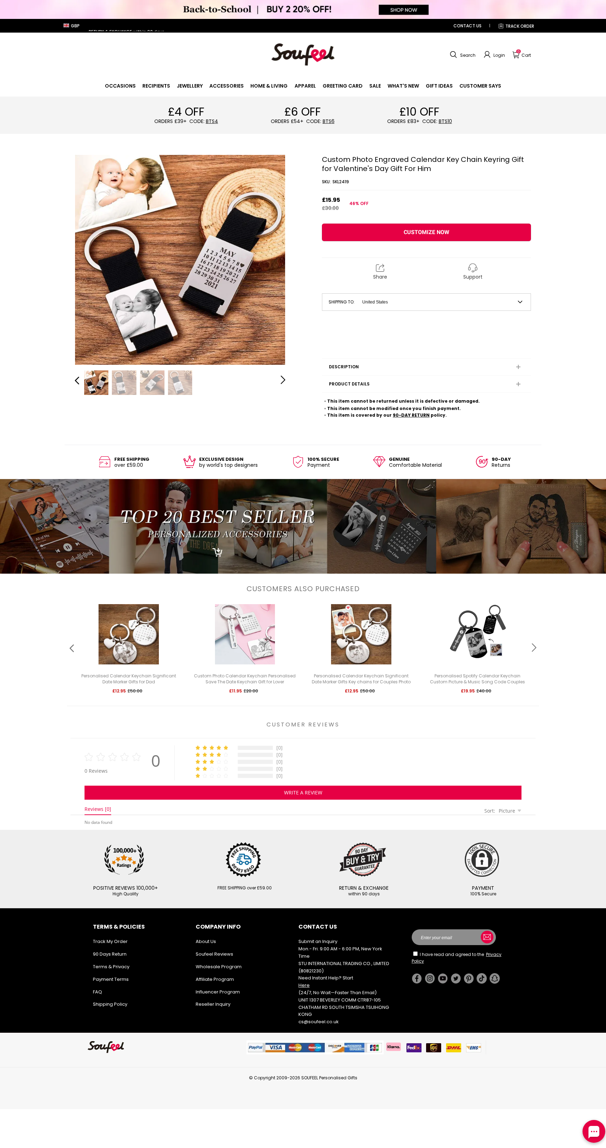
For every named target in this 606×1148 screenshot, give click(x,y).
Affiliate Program (215, 979)
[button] (462, 54)
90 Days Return (110, 954)
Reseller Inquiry (213, 1004)
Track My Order (110, 941)
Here (304, 985)
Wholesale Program (219, 966)
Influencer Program (218, 992)
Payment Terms (111, 979)
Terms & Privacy (111, 966)
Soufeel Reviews (214, 954)
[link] (120, 85)
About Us (206, 941)
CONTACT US (467, 26)
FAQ (97, 992)
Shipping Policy (110, 1004)
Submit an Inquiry (317, 941)
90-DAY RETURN (411, 415)
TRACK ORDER (519, 26)
